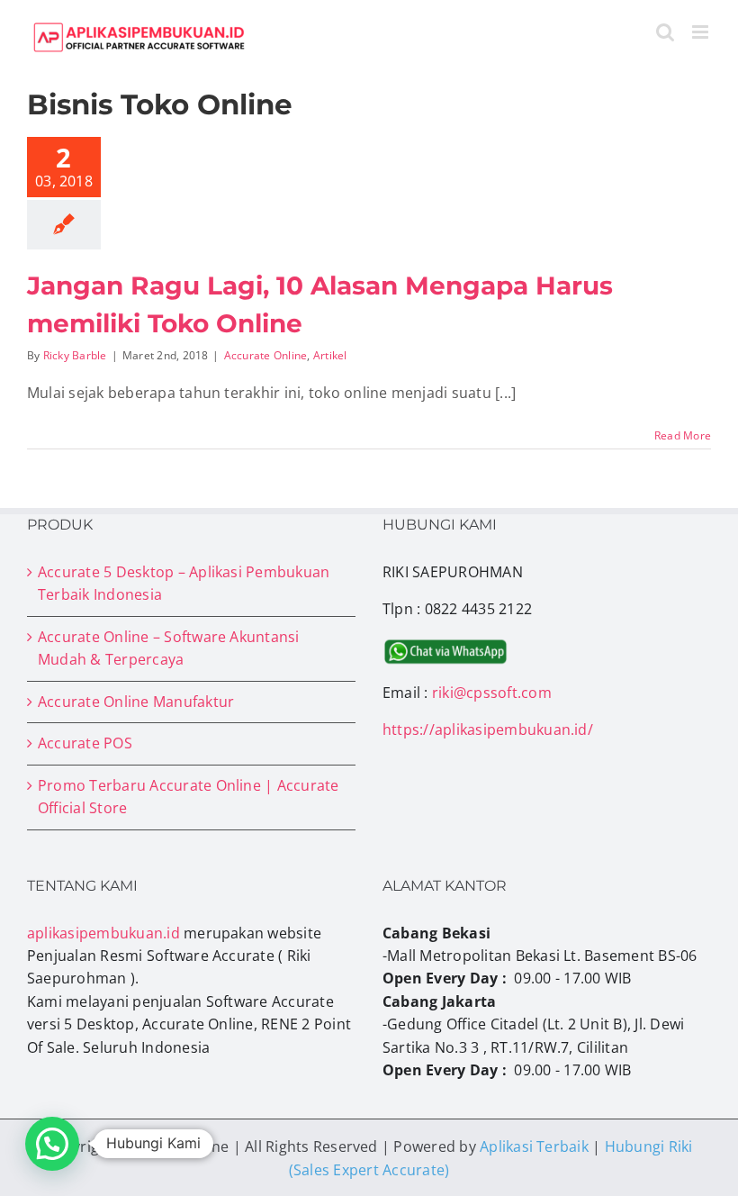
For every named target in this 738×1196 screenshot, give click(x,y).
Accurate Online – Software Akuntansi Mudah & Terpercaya (169, 648)
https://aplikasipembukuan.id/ (487, 729)
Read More (682, 435)
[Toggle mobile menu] (701, 32)
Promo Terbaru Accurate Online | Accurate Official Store (188, 796)
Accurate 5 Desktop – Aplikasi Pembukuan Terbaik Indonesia (183, 583)
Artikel (330, 355)
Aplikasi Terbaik (534, 1146)
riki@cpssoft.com (492, 692)
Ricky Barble (75, 355)
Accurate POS (85, 743)
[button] (52, 1144)
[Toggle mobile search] (665, 32)
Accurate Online (266, 355)
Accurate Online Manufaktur (136, 701)
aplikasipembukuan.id (103, 933)
